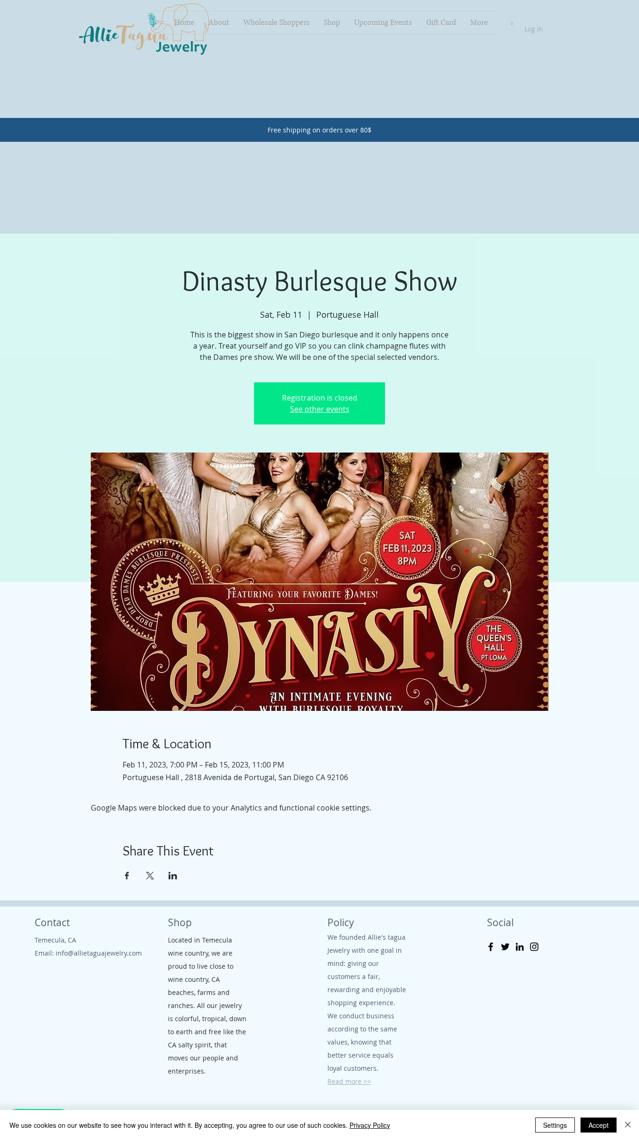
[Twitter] (505, 946)
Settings (555, 1125)
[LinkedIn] (519, 946)
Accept (598, 1125)
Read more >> (349, 1081)
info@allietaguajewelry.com (99, 953)
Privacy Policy (369, 1125)
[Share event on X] (149, 875)
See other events (319, 409)
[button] (511, 21)
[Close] (627, 1125)
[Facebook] (490, 946)
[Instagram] (534, 946)
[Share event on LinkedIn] (172, 875)
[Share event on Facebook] (127, 875)
